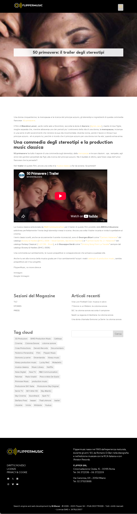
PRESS (17, 310)
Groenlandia (39, 357)
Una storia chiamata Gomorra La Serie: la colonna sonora (96, 319)
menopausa (83, 153)
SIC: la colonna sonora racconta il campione (91, 310)
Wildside (38, 405)
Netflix (50, 367)
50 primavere (29, 120)
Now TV (32, 372)
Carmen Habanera (108, 237)
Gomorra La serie (23, 357)
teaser (33, 400)
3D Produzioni (21, 338)
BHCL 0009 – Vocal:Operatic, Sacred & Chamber (61, 240)
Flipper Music (50, 353)
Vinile (28, 405)
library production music (25, 362)
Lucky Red (44, 362)
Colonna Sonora (32, 343)
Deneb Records (41, 348)
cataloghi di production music (101, 258)
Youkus (48, 405)
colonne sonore (49, 343)
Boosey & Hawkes (29, 240)
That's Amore (45, 400)
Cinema (18, 343)
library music (53, 357)
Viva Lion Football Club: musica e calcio (89, 301)
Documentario (57, 348)
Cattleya (58, 338)
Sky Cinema (20, 395)
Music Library (38, 367)
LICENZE (11, 469)
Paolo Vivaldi (31, 376)
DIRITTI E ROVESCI (16, 465)
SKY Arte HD (32, 391)
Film (38, 353)
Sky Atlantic (46, 391)
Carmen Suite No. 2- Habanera (101, 240)
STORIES (17, 306)
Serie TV (19, 391)
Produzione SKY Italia (24, 386)
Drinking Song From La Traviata (95, 244)
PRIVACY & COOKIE (17, 472)
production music (39, 381)
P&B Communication (48, 372)
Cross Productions (23, 348)
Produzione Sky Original (48, 386)
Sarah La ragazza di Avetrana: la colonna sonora (92, 315)
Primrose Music (22, 381)
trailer (57, 400)
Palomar (18, 376)
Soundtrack (34, 395)
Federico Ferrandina (24, 353)
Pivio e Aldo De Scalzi (49, 376)
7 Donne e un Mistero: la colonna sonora (89, 306)
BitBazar (56, 506)
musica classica (63, 165)
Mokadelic (56, 362)
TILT (15, 301)
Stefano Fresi (21, 400)
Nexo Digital (20, 372)
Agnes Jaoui (96, 126)
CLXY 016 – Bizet (45, 244)
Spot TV (45, 395)
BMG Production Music (41, 338)
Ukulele (18, 405)
